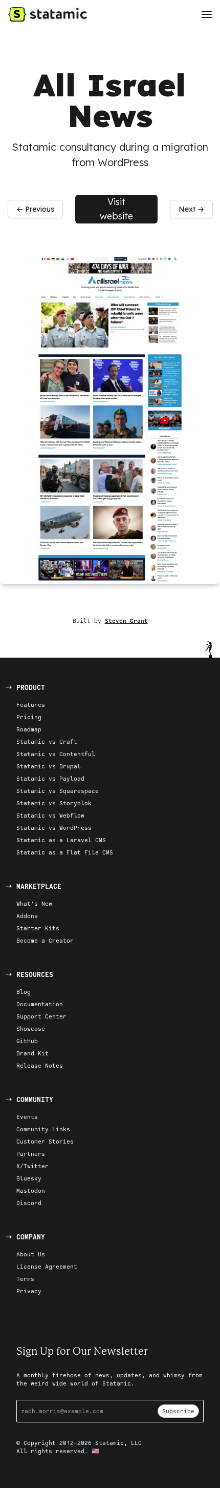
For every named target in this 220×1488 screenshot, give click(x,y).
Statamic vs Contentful (55, 754)
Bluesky (28, 1178)
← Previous (35, 209)
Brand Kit (32, 1053)
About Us (30, 1254)
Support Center (41, 1016)
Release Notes (39, 1065)
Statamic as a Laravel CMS (61, 840)
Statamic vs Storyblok (54, 803)
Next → (191, 209)
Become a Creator (45, 940)
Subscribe (178, 1411)
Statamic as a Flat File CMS (64, 852)
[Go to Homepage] (47, 14)
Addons (27, 916)
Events (27, 1116)
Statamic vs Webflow (50, 815)
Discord (28, 1203)
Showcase (30, 1028)
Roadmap (28, 729)
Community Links (43, 1129)
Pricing (28, 717)
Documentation (39, 1004)
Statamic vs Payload (50, 778)
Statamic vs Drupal (48, 766)
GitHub (27, 1041)
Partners (30, 1153)
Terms (25, 1278)
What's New (34, 903)
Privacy (28, 1291)
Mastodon (30, 1190)
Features (30, 704)
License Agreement (46, 1266)
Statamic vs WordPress (54, 827)
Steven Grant (126, 620)
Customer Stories (45, 1141)
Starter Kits (37, 928)
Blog (23, 991)
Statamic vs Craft (46, 741)
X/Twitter (32, 1166)
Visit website (116, 209)
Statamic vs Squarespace (57, 790)
